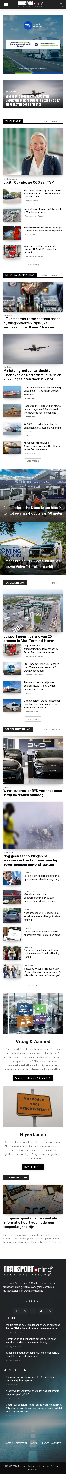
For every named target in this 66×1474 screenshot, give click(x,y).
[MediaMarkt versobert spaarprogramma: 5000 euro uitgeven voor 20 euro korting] (12, 897)
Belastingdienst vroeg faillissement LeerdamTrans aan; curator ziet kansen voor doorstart (42, 704)
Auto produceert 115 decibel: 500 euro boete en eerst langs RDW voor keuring (43, 916)
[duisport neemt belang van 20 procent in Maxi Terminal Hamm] (12, 215)
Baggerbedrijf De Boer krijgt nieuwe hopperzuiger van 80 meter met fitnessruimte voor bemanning (43, 409)
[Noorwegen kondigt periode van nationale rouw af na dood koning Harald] (12, 953)
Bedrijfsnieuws (13, 92)
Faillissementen (31, 711)
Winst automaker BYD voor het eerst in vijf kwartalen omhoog (32, 793)
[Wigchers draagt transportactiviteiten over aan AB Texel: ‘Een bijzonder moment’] (12, 252)
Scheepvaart (30, 398)
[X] (49, 1311)
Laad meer (32, 264)
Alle (45, 121)
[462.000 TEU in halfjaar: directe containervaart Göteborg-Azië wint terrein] (12, 429)
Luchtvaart (8, 315)
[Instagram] (24, 1311)
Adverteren (22, 1442)
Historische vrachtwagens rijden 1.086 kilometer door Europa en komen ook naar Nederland (32, 100)
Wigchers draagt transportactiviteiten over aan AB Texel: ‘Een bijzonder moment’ (42, 249)
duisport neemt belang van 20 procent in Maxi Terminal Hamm (28, 638)
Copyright (56, 1442)
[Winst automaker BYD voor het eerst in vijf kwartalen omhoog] (33, 760)
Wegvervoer (30, 234)
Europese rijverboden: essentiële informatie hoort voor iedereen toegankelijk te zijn (30, 1222)
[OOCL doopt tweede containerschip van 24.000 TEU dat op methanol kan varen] (12, 392)
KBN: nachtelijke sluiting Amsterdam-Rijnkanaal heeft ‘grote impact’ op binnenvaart (43, 446)
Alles (44, 275)
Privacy (45, 1442)
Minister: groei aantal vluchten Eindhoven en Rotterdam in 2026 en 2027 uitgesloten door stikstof (32, 375)
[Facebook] (16, 1311)
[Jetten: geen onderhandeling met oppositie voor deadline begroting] (12, 878)
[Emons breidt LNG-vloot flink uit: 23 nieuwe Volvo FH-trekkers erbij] (33, 548)
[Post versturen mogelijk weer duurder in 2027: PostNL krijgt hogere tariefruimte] (12, 687)
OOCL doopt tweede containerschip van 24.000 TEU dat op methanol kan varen (43, 391)
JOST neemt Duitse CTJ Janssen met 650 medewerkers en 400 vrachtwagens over (41, 667)
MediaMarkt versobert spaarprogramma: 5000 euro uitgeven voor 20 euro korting (39, 897)
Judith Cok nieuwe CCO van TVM (28, 182)
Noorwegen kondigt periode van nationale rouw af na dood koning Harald (41, 953)
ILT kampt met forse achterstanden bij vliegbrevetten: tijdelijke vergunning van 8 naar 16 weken (31, 323)
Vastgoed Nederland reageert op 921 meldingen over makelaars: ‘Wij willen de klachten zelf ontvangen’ (42, 972)
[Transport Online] (33, 4)
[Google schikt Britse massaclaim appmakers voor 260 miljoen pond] (12, 934)
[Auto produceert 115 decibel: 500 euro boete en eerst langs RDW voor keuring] (12, 915)
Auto (27, 910)
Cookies (34, 1442)
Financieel (29, 693)
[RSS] (41, 1311)
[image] (33, 1013)
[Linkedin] (33, 1311)
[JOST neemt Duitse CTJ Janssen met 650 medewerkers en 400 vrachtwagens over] (12, 668)
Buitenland (30, 947)
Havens (28, 435)
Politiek (28, 872)
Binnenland (9, 852)
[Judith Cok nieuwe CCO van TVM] (33, 151)
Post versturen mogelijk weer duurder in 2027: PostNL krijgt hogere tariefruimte (39, 685)
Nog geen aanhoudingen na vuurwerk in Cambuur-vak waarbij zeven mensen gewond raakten (30, 860)
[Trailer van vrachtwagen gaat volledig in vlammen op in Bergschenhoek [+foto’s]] (12, 233)
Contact (9, 1442)
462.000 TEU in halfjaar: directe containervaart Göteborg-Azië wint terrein (42, 427)
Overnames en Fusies (34, 216)
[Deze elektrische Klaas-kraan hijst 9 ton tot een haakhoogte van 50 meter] (33, 495)
